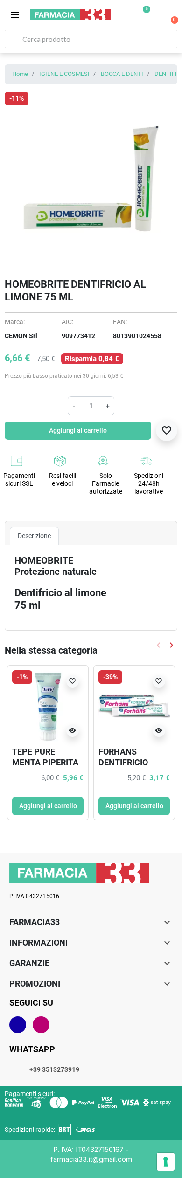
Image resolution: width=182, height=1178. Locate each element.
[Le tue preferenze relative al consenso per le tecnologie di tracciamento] (166, 1162)
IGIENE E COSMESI (64, 73)
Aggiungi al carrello (78, 430)
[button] (15, 14)
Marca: (15, 322)
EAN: (120, 322)
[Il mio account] (156, 16)
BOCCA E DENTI (122, 73)
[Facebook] (17, 1024)
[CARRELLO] (169, 15)
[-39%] (134, 705)
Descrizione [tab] (34, 535)
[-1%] (48, 705)
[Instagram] (41, 1024)
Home (20, 73)
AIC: (67, 322)
